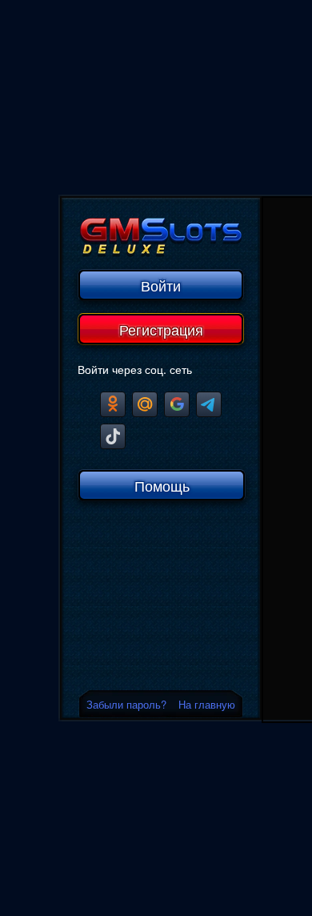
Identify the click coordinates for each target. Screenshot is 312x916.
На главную (206, 704)
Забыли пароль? (126, 704)
